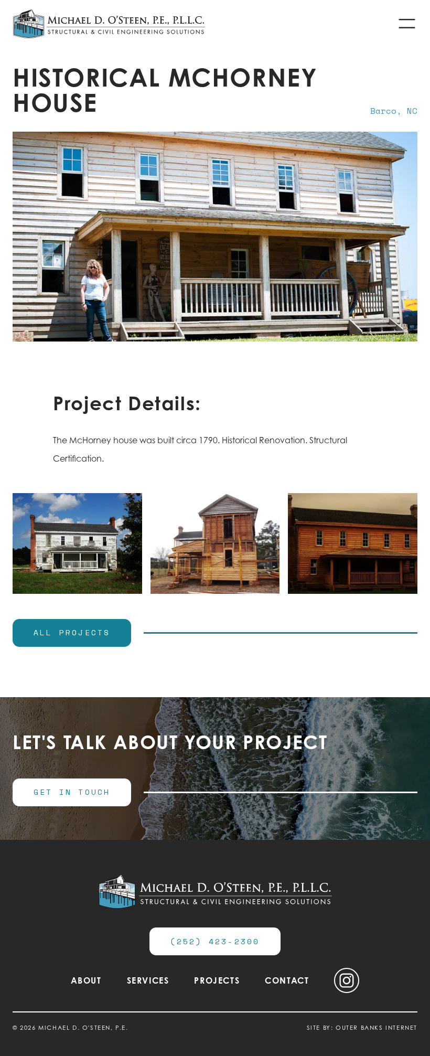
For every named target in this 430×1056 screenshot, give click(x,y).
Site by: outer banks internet (362, 1027)
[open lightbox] (77, 543)
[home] (109, 23)
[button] (406, 23)
